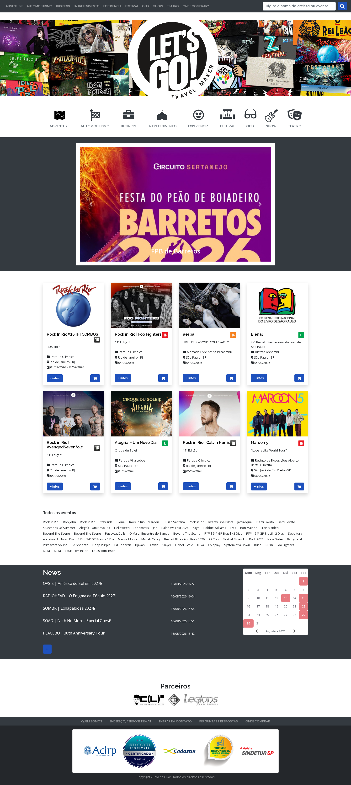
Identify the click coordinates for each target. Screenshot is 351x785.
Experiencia (112, 6)
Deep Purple (101, 545)
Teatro (173, 6)
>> (294, 631)
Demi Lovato (265, 522)
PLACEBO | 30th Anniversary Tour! (74, 633)
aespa (188, 334)
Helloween (122, 528)
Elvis (233, 528)
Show (158, 6)
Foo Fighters (285, 545)
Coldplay (214, 545)
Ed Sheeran (80, 545)
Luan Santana (175, 522)
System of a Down (237, 545)
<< (257, 631)
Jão (155, 528)
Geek (145, 6)
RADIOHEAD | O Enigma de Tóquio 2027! (79, 595)
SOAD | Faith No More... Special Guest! (77, 620)
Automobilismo (39, 6)
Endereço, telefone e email (130, 721)
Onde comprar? (196, 6)
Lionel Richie (184, 545)
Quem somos (91, 721)
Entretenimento (87, 6)
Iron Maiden (248, 528)
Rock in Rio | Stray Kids (96, 522)
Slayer (166, 545)
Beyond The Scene (56, 533)
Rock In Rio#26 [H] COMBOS (72, 334)
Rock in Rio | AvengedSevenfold (65, 444)
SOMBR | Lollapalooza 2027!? (69, 608)
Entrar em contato (175, 721)
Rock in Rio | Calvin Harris (206, 442)
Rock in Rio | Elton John (59, 522)
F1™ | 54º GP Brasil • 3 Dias (223, 533)
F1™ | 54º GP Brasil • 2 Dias (265, 533)
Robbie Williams (214, 528)
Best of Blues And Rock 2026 (184, 539)
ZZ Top (214, 539)
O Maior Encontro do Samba (149, 533)
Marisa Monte (128, 539)
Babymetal (294, 539)
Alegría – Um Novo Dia (136, 442)
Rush (257, 545)
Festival (131, 6)
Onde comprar (257, 721)
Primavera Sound (55, 545)
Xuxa (200, 545)
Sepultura (295, 533)
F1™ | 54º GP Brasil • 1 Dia (96, 539)
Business (63, 6)
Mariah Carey (150, 539)
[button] (91, 204)
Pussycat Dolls (115, 533)
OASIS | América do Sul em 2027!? (72, 583)
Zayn (195, 528)
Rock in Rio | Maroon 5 (145, 522)
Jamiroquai (244, 522)
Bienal (257, 334)
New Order (275, 539)
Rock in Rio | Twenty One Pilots (211, 522)
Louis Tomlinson (76, 550)
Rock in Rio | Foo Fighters (138, 334)
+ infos (55, 378)
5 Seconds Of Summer (59, 528)
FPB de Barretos (175, 251)
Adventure (14, 6)
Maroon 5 (259, 442)
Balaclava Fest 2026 (174, 528)
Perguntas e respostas (218, 721)
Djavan (140, 545)
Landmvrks (141, 528)
